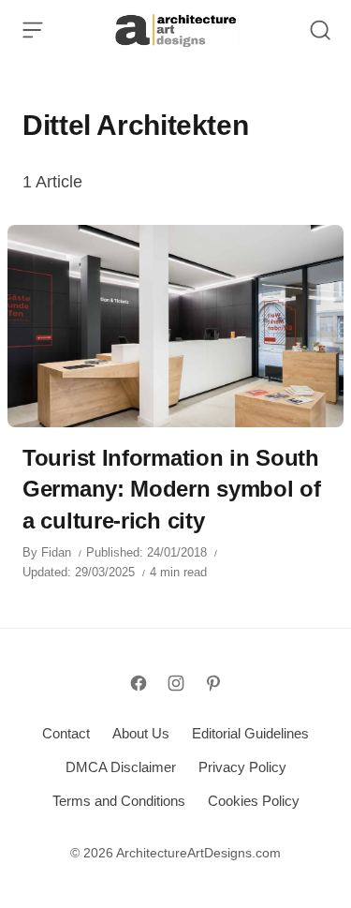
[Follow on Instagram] (176, 683)
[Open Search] (320, 30)
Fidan (56, 552)
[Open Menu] (32, 30)
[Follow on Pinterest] (213, 683)
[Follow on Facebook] (138, 683)
